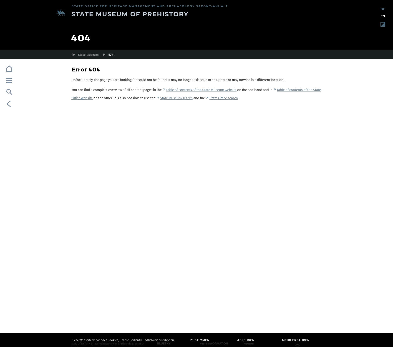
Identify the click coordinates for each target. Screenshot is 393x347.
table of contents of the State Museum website (201, 89)
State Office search (223, 98)
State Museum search (176, 98)
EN (382, 16)
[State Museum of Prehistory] (196, 14)
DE (382, 9)
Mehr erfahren (296, 340)
